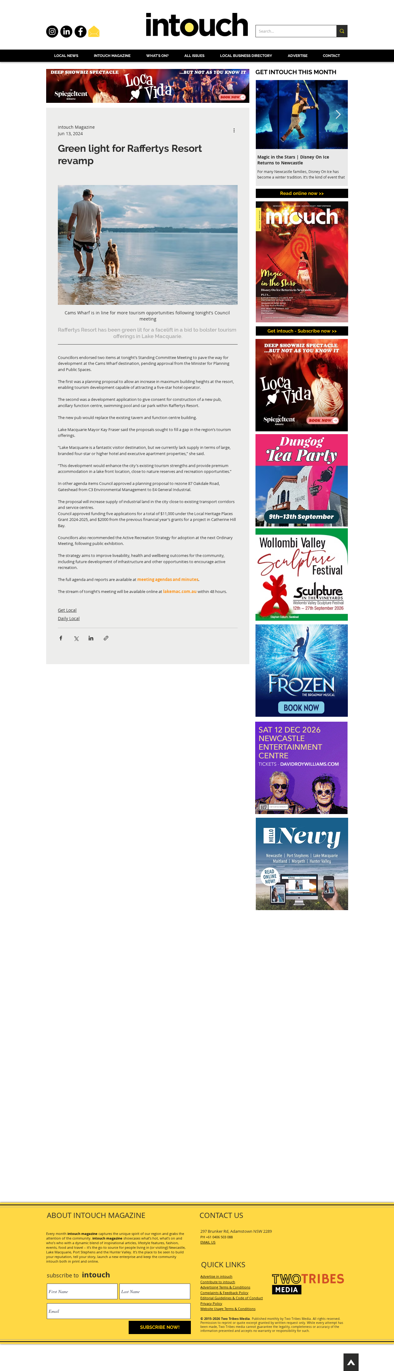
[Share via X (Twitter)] (76, 638)
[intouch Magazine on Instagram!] (52, 32)
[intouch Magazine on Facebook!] (80, 32)
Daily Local (69, 618)
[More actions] (234, 130)
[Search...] (341, 31)
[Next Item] (338, 114)
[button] (302, 331)
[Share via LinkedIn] (91, 638)
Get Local (67, 610)
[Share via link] (106, 638)
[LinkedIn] (66, 32)
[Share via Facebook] (61, 638)
